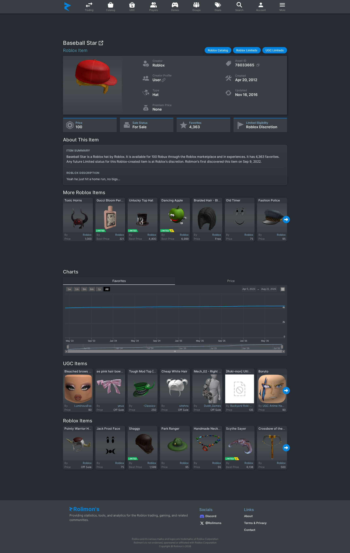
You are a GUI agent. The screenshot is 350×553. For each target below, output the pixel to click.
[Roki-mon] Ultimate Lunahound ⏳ (251, 371)
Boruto (263, 371)
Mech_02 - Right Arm (209, 371)
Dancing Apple (172, 200)
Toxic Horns (73, 200)
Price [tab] (231, 281)
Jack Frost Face (108, 428)
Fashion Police (269, 200)
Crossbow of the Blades (275, 428)
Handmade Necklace (209, 428)
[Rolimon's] (67, 6)
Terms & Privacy (255, 523)
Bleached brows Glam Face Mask (88, 371)
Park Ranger (170, 428)
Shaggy (134, 428)
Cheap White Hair (174, 371)
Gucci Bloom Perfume (112, 200)
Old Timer (233, 200)
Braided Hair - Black (208, 200)
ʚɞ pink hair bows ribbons (115, 371)
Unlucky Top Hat (141, 200)
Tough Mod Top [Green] (146, 371)
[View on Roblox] (101, 43)
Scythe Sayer (236, 428)
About (248, 516)
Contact (249, 529)
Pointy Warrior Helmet (80, 428)
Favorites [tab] (119, 281)
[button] (218, 50)
